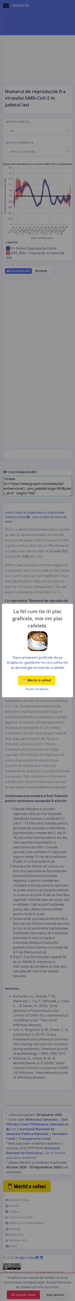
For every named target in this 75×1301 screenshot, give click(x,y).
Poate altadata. (37, 689)
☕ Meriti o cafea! (36, 680)
